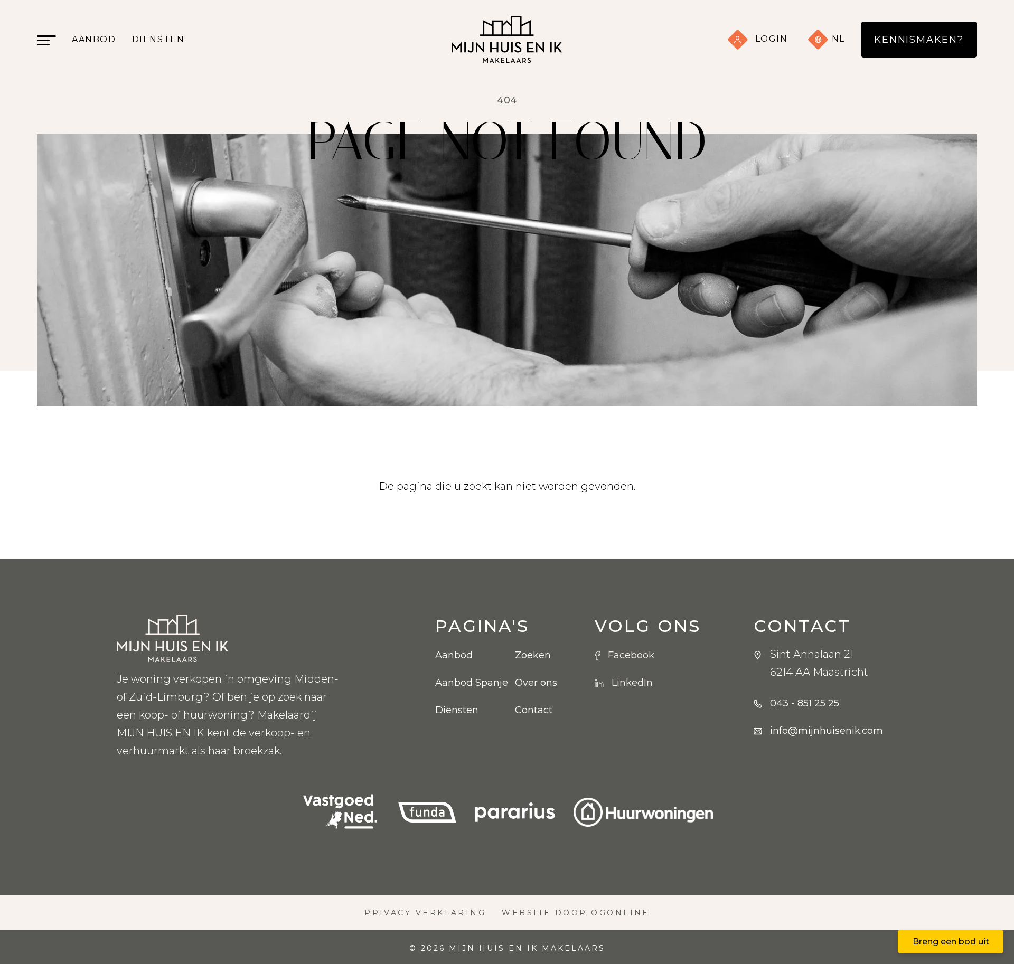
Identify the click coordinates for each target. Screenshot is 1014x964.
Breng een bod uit (951, 942)
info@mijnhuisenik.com (826, 730)
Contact (533, 710)
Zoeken (533, 655)
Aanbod (94, 39)
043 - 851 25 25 (804, 703)
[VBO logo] (340, 812)
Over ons (536, 682)
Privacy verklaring (425, 913)
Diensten (158, 39)
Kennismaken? (919, 39)
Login (771, 39)
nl (837, 39)
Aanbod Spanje (467, 682)
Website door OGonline (576, 913)
